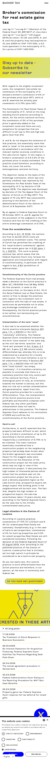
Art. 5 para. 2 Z (35, 346)
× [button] (47, 720)
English (7, 757)
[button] (46, 3)
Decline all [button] (36, 754)
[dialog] (25, 738)
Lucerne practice (26, 519)
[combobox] (8, 756)
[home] (40, 715)
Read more (16, 730)
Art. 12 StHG (24, 234)
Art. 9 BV (18, 266)
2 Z (21, 349)
